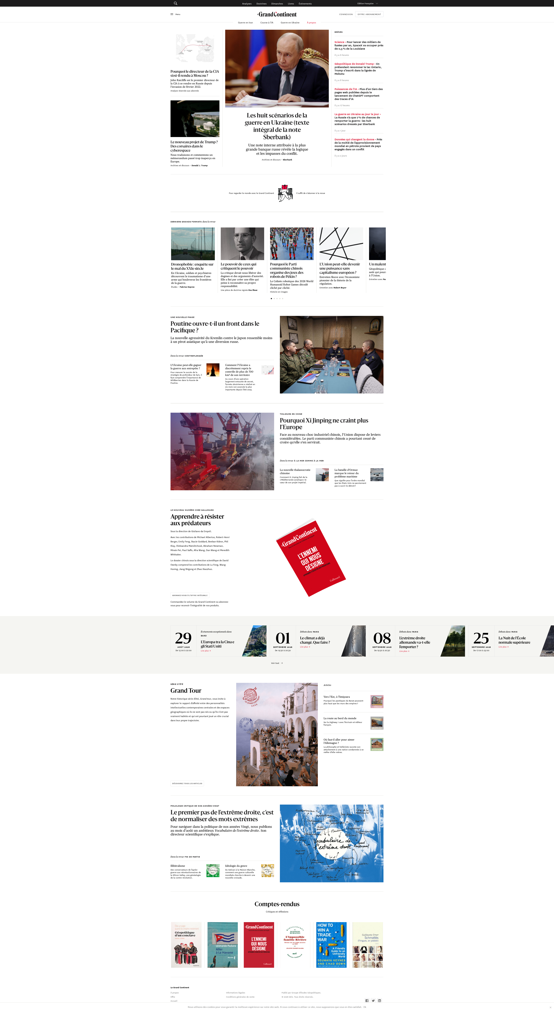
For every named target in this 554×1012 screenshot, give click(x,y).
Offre (173, 996)
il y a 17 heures (342, 105)
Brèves (339, 31)
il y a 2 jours (341, 155)
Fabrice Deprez (187, 286)
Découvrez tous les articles (187, 783)
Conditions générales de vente (240, 996)
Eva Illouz (252, 290)
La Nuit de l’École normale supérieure (515, 640)
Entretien (324, 287)
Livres (291, 3)
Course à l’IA (266, 22)
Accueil (174, 1000)
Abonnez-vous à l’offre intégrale (189, 595)
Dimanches (277, 3)
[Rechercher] (192, 3)
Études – (175, 286)
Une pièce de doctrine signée (234, 290)
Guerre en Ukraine (290, 22)
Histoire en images (279, 291)
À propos (311, 22)
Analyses (246, 3)
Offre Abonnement (369, 14)
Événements (305, 3)
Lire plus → (206, 650)
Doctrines (261, 3)
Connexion (346, 14)
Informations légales (235, 992)
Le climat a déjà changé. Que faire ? (315, 640)
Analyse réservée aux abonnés (185, 90)
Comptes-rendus (277, 904)
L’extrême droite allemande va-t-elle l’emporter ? (414, 642)
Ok (364, 1007)
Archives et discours (271, 159)
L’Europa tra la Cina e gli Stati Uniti (217, 644)
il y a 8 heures (342, 80)
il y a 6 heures (342, 55)
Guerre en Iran (245, 22)
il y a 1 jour (340, 130)
